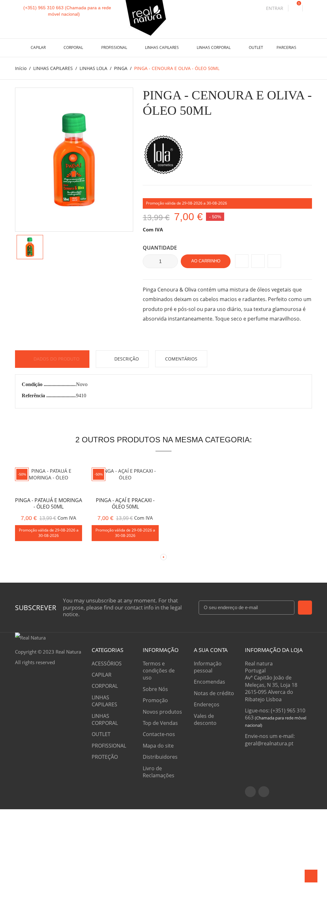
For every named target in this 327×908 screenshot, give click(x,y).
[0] (295, 8)
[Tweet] (258, 261)
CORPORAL (74, 47)
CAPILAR (39, 47)
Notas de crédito (214, 693)
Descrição (126, 359)
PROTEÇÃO (105, 756)
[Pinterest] (274, 261)
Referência (34, 395)
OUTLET (256, 47)
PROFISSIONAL (114, 47)
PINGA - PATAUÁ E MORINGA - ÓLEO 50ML (48, 503)
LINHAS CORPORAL (214, 47)
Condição (33, 384)
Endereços (206, 704)
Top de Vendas (160, 722)
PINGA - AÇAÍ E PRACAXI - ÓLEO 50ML (125, 503)
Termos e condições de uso (159, 670)
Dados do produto (56, 359)
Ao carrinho (205, 261)
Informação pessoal (208, 667)
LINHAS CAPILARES (162, 47)
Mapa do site (158, 745)
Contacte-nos (159, 734)
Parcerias (286, 47)
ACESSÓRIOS (107, 663)
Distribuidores (160, 756)
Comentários (181, 359)
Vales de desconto (205, 719)
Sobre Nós (155, 689)
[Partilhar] (241, 261)
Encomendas (209, 681)
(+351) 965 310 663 (43, 7)
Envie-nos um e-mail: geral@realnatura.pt (270, 740)
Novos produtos (162, 711)
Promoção (155, 700)
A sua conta (211, 650)
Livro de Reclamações (158, 772)
